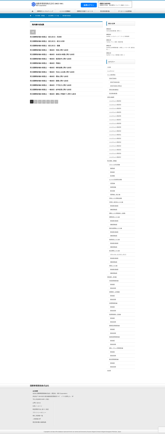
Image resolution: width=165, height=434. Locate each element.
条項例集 (112, 175)
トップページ (110, 71)
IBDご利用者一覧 (38, 415)
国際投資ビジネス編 (114, 217)
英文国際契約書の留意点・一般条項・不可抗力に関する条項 (50, 85)
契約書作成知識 (114, 205)
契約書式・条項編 (111, 277)
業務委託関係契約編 (114, 325)
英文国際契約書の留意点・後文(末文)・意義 (45, 45)
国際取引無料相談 (105, 3)
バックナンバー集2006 (115, 116)
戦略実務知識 (113, 209)
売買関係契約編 (113, 303)
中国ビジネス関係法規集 (115, 198)
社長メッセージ (37, 406)
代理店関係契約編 (113, 280)
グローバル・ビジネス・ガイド (118, 254)
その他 (109, 67)
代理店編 (112, 183)
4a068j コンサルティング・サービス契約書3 (117, 36)
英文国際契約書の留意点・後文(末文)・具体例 (45, 37)
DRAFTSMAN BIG (115, 82)
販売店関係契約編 (113, 359)
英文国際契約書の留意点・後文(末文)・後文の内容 (47, 41)
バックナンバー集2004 (115, 108)
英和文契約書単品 (113, 89)
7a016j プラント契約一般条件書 (114, 42)
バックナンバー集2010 (115, 131)
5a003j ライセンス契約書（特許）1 (115, 55)
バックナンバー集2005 (115, 112)
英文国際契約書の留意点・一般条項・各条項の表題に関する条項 (52, 54)
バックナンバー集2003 (115, 104)
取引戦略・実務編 (111, 160)
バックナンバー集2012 (115, 138)
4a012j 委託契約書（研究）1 (113, 31)
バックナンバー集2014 (115, 145)
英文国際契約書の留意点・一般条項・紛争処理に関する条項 (50, 89)
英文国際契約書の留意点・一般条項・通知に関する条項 (49, 76)
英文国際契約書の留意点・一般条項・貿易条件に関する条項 (50, 59)
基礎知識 (112, 168)
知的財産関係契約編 (114, 337)
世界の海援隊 (110, 97)
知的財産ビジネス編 (114, 239)
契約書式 (112, 172)
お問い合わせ (37, 403)
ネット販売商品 (111, 74)
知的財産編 (113, 187)
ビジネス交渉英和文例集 (115, 179)
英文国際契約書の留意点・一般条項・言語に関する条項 (49, 50)
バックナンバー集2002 (115, 101)
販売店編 (112, 190)
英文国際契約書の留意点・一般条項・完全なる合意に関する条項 (52, 72)
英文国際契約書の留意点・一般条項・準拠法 (45, 63)
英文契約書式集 (113, 93)
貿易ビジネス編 (113, 265)
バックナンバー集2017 (115, 157)
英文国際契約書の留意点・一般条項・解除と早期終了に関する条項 (53, 94)
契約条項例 (113, 288)
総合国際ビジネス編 (114, 250)
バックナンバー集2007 (115, 119)
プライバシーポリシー (39, 412)
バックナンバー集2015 (115, 149)
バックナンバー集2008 (115, 123)
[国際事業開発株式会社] (47, 5)
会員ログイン (89, 5)
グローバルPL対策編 (114, 164)
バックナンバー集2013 (115, 142)
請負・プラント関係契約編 (116, 348)
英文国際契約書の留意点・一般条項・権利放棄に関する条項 (50, 67)
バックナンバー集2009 (115, 127)
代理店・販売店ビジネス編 (116, 202)
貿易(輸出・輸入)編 (115, 194)
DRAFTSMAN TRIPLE (116, 86)
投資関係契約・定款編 (115, 314)
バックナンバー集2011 (115, 134)
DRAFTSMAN (112, 78)
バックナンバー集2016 (115, 153)
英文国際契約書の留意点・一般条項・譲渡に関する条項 (49, 81)
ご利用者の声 (37, 419)
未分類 (109, 370)
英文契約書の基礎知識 (39, 422)
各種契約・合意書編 (114, 292)
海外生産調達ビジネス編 (115, 228)
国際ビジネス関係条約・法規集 (117, 213)
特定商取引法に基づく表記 (41, 409)
